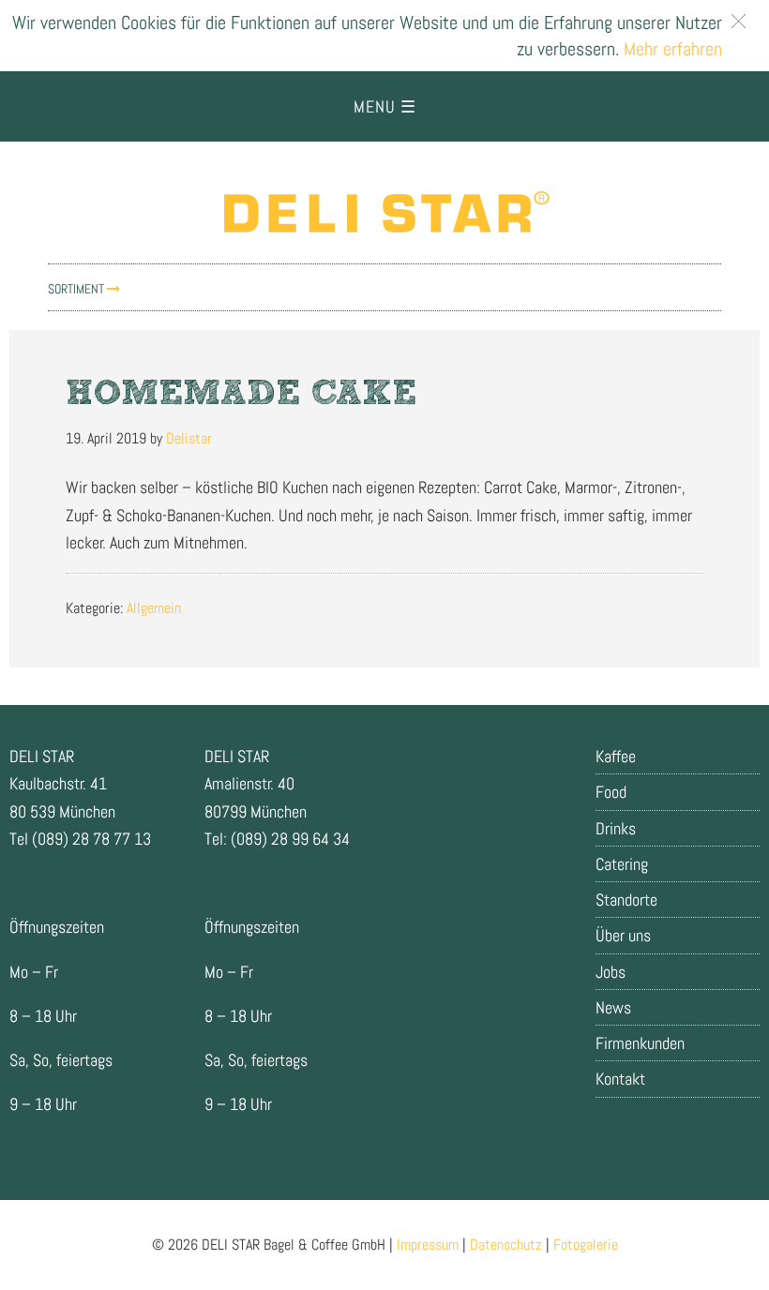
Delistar (384, 212)
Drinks (616, 828)
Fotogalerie (585, 1244)
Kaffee (616, 756)
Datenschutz (506, 1244)
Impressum (428, 1244)
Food (611, 791)
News (613, 1007)
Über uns (623, 935)
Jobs (611, 971)
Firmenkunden (640, 1043)
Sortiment (77, 288)
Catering (622, 864)
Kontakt (620, 1078)
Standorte (626, 899)
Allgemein (154, 608)
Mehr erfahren (670, 49)
